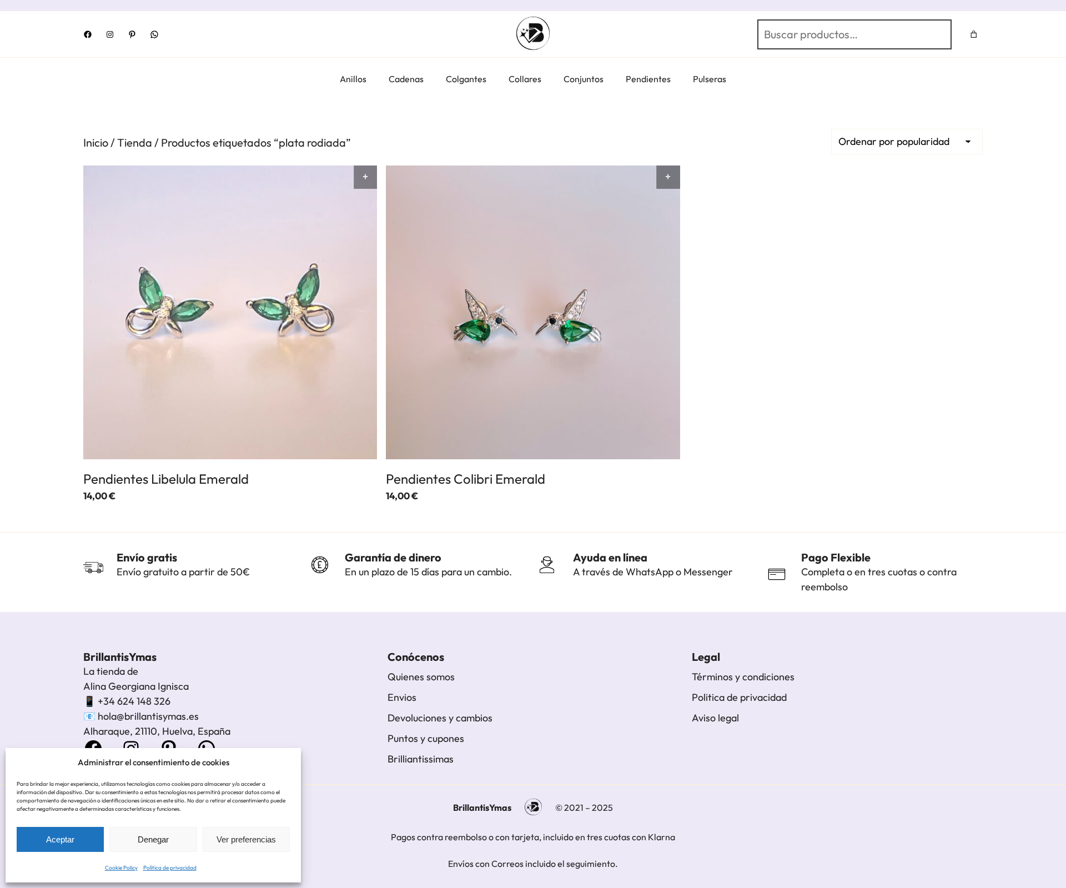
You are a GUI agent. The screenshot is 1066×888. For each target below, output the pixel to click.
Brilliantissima (418, 758)
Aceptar (60, 839)
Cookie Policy (121, 867)
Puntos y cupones (426, 738)
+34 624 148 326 (134, 701)
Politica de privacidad (739, 697)
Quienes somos (421, 676)
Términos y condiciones (743, 676)
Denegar (153, 839)
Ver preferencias (246, 839)
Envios (402, 697)
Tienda (134, 142)
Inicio (95, 142)
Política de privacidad (170, 867)
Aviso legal (715, 717)
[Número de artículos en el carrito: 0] (974, 34)
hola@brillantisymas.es (148, 716)
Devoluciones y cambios (440, 717)
